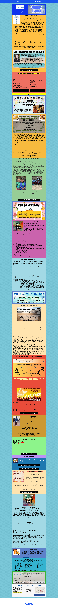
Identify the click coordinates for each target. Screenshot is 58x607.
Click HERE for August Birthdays (38, 90)
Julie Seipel (30, 435)
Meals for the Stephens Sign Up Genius (29, 70)
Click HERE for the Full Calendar (21, 90)
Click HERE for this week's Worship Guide (29, 468)
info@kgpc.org (19, 13)
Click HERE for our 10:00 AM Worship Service (29, 465)
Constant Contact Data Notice (33, 600)
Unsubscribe (22, 600)
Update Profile (26, 600)
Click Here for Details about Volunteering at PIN (29, 199)
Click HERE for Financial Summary (29, 453)
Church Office (26, 557)
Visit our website (40, 595)
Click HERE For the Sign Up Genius (29, 413)
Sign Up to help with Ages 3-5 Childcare (29, 492)
